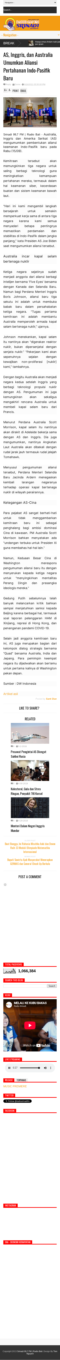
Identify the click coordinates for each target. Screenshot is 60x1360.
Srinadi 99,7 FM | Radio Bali (29, 1351)
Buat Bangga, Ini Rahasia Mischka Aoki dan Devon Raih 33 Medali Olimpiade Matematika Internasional (30, 848)
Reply (8, 84)
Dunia (17, 84)
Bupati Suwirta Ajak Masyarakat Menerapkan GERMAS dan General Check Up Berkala (30, 862)
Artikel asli (10, 694)
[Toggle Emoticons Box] (5, 884)
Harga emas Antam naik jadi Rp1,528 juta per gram (25, 43)
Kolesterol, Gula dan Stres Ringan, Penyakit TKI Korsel (26, 791)
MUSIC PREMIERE (15, 1086)
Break (8, 43)
